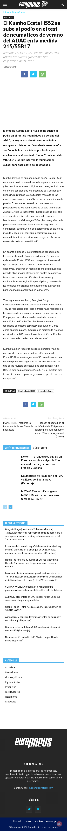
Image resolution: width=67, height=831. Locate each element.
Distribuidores (12, 691)
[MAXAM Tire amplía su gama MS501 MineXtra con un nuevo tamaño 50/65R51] (11, 495)
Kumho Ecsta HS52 (26, 391)
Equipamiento (12, 682)
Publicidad (16, 821)
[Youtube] (38, 809)
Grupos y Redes (13, 677)
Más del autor (40, 448)
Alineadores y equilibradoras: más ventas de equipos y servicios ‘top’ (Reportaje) (33, 619)
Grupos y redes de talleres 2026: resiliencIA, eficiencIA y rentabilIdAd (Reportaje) (33, 629)
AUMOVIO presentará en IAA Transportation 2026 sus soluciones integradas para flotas (32, 599)
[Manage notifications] (59, 823)
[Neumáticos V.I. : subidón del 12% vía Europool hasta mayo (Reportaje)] (11, 479)
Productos (10, 686)
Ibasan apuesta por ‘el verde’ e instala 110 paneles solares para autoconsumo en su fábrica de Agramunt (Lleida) (49, 429)
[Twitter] (29, 809)
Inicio (6, 12)
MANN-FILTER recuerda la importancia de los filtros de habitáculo (18, 426)
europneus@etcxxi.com (41, 787)
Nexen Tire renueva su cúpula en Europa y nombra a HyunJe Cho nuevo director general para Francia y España (31, 563)
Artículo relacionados (17, 448)
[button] (62, 4)
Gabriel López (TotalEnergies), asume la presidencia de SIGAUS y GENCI (33, 609)
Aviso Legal (51, 821)
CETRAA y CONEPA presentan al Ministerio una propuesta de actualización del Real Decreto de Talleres (33, 588)
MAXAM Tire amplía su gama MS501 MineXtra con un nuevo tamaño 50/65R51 (40, 495)
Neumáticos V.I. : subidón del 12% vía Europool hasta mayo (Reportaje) (42, 479)
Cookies (39, 821)
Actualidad (10, 667)
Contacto (28, 821)
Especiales (10, 701)
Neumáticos (18, 12)
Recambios (11, 696)
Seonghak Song (45, 391)
